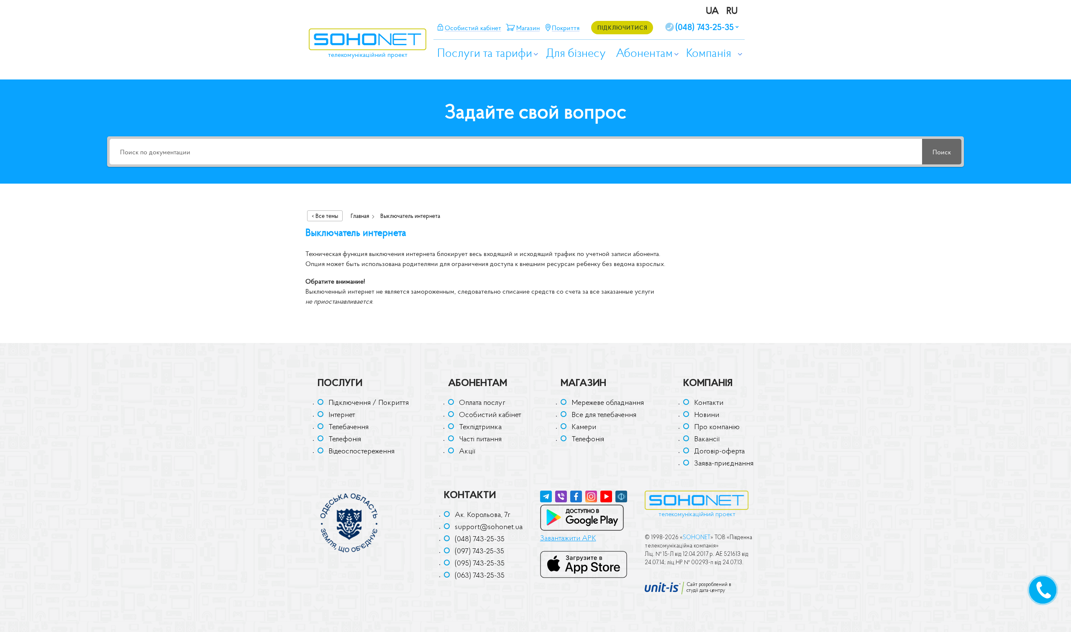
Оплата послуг (482, 403)
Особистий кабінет (490, 415)
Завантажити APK (568, 538)
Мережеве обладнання (607, 403)
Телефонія (344, 439)
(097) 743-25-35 (479, 551)
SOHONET (696, 538)
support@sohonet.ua (489, 527)
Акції (467, 451)
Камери (583, 427)
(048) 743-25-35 (480, 539)
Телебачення (348, 427)
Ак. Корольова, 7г (482, 515)
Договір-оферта (719, 451)
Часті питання (480, 439)
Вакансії (707, 439)
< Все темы (325, 216)
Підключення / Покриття (368, 403)
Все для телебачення (603, 415)
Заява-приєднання (723, 464)
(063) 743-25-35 (480, 576)
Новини (706, 415)
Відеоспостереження (361, 451)
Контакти (708, 403)
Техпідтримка (480, 427)
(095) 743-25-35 (480, 564)
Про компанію (717, 427)
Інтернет (341, 415)
